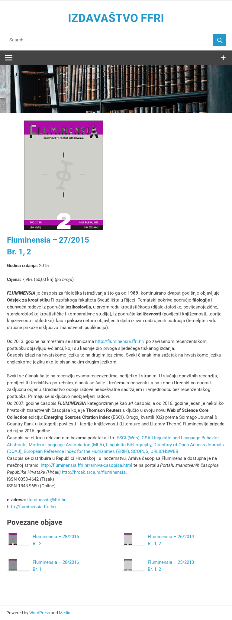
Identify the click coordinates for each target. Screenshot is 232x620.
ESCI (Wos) (128, 438)
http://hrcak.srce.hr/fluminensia (94, 472)
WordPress (39, 612)
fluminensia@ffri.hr (46, 499)
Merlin (64, 612)
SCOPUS (139, 451)
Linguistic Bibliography (128, 444)
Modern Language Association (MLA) (66, 444)
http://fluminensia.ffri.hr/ (120, 341)
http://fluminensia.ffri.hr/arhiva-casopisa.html (87, 465)
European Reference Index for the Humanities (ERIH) (76, 451)
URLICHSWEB (164, 451)
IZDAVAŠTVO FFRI (116, 18)
